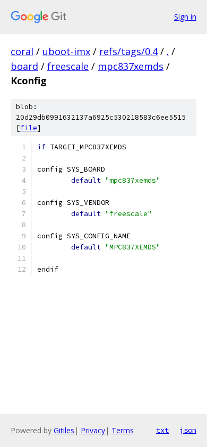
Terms (122, 430)
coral (22, 51)
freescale (68, 66)
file (28, 127)
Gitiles (64, 430)
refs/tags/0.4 (128, 51)
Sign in (185, 17)
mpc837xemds (130, 66)
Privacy (93, 430)
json (187, 430)
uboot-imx (66, 51)
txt (162, 430)
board (24, 66)
